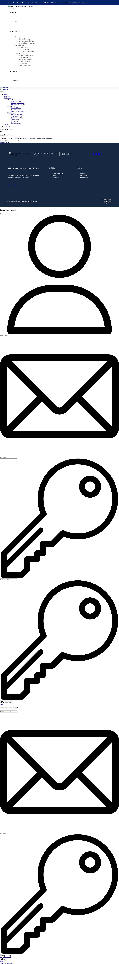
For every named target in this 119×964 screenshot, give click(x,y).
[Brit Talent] (4, 87)
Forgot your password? (7, 963)
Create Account (7, 702)
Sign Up (2, 961)
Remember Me (6, 955)
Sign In (2, 704)
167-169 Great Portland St (41, 153)
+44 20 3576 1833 (65, 154)
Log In (4, 959)
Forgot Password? (5, 957)
